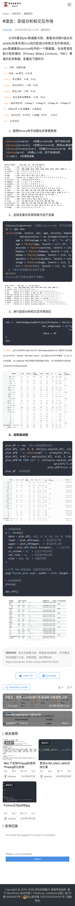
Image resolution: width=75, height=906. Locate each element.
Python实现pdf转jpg (17, 805)
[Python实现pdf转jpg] (19, 791)
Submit (37, 859)
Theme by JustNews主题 (47, 893)
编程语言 (45, 29)
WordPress (12, 893)
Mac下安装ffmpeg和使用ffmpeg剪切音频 (19, 765)
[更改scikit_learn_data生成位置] (55, 749)
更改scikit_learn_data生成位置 (55, 765)
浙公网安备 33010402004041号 (46, 896)
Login (16, 854)
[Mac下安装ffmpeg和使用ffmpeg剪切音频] (19, 749)
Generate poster (18, 687)
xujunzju (7, 29)
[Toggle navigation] (69, 4)
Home (6, 13)
